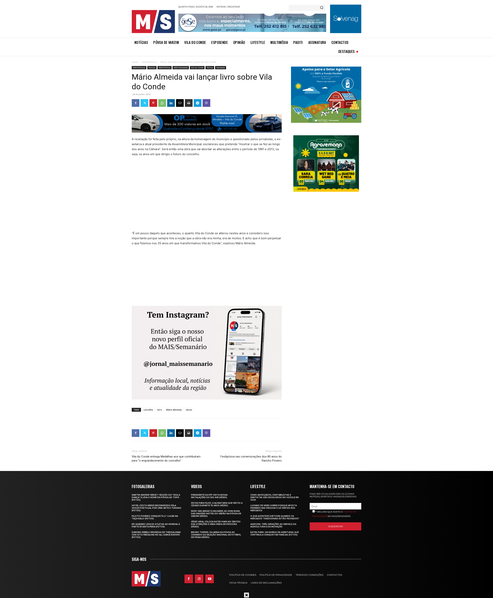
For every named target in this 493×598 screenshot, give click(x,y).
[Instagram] (199, 579)
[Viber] (206, 103)
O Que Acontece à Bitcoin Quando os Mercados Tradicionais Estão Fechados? (274, 517)
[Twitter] (144, 103)
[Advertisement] (199, 194)
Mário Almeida (174, 409)
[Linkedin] (171, 103)
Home (135, 62)
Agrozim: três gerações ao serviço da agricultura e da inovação (273, 525)
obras (189, 409)
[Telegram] (197, 103)
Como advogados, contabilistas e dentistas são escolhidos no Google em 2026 (274, 497)
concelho (148, 409)
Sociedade (220, 67)
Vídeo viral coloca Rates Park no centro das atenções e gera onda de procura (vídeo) (216, 524)
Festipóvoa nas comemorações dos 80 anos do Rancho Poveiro (251, 458)
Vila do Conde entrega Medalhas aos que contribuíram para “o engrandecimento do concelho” (166, 458)
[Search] (321, 8)
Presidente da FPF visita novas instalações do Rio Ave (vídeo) (209, 496)
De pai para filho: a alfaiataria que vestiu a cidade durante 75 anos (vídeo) (216, 504)
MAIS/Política (164, 67)
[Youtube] (209, 579)
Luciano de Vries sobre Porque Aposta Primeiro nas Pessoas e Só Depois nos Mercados (273, 508)
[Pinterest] (153, 103)
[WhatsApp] (162, 103)
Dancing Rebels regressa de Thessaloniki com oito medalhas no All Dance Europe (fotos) (156, 535)
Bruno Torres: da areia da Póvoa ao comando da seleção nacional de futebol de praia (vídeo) (216, 535)
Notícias (151, 67)
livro (159, 409)
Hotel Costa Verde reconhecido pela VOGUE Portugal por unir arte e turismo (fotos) (156, 508)
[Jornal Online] (153, 21)
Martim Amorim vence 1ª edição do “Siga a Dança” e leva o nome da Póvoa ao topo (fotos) (156, 497)
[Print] (189, 103)
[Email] (180, 103)
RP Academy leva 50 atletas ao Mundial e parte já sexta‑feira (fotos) (156, 525)
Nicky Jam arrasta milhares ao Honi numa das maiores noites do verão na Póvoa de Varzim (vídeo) (216, 513)
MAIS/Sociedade (181, 67)
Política (210, 67)
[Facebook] (135, 103)
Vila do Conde (197, 67)
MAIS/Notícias (149, 62)
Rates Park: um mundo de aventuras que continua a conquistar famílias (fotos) (274, 533)
